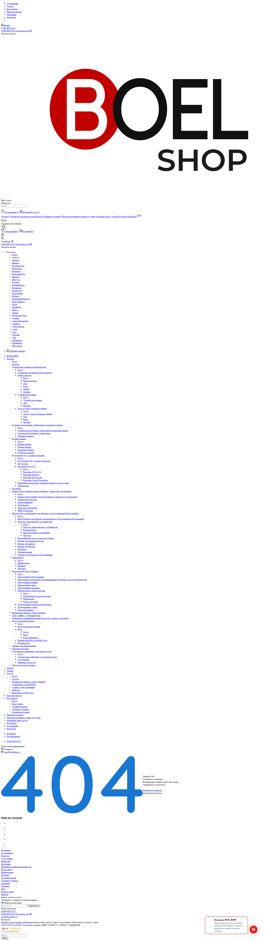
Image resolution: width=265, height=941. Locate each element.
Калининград (18, 285)
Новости (5, 855)
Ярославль (17, 345)
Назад (15, 254)
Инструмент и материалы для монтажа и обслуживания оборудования (51, 519)
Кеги (25, 634)
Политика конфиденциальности (16, 867)
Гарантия (5, 883)
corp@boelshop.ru (12, 752)
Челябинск (17, 343)
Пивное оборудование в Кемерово (17, 922)
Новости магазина (13, 903)
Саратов (16, 323)
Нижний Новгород (21, 299)
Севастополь (18, 326)
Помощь (5, 875)
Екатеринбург (18, 274)
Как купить (17, 704)
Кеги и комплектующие (29, 626)
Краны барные (24, 444)
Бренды (4, 894)
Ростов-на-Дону (19, 315)
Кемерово (16, 288)
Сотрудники (7, 858)
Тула (14, 332)
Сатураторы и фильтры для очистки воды (37, 657)
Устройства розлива (32, 400)
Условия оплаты (8, 878)
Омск (14, 304)
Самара (15, 318)
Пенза (15, 310)
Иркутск (16, 279)
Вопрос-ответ (7, 891)
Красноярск (17, 293)
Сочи (14, 329)
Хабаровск (17, 340)
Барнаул (16, 260)
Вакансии (5, 861)
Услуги (15, 679)
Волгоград (17, 268)
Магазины (6, 864)
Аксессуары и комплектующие (37, 414)
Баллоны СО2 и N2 (32, 472)
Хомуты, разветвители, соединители (40, 527)
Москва (15, 296)
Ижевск (15, 276)
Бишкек (15, 263)
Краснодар (17, 290)
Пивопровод (24, 563)
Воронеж (16, 271)
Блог (3, 889)
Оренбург (16, 307)
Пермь (15, 312)
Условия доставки (9, 880)
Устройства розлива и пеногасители (35, 372)
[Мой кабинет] (2, 235)
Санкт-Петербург (20, 321)
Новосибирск (18, 301)
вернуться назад (154, 793)
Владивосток (18, 265)
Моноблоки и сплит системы (37, 596)
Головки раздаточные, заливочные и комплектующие (43, 430)
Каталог (16, 364)
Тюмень (16, 334)
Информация (7, 872)
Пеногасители (30, 381)
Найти (4, 938)
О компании (7, 853)
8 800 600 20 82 (8, 28)
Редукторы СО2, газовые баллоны (34, 461)
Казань (15, 282)
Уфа (14, 337)
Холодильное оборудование (31, 577)
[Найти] (2, 209)
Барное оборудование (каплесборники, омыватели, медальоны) (47, 496)
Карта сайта (6, 869)
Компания (6, 850)
